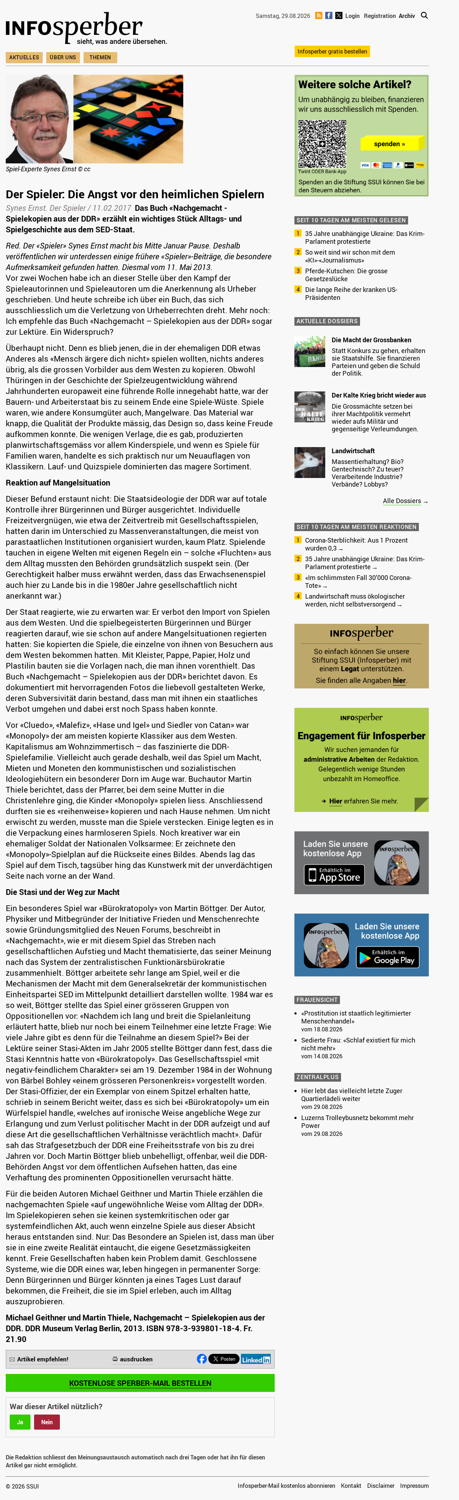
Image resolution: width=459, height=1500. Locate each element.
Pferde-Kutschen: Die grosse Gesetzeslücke (346, 274)
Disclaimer (380, 1486)
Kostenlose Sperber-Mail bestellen (140, 1383)
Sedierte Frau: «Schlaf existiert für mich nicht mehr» (358, 1044)
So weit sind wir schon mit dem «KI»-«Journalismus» (350, 256)
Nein (47, 1422)
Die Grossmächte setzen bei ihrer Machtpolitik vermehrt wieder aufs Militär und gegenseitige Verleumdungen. (375, 417)
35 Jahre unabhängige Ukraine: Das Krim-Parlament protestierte (365, 237)
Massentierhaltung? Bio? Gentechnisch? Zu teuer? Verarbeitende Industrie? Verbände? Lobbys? (368, 472)
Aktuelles (24, 57)
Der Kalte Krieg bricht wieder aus (379, 395)
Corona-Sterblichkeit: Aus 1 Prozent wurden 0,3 (356, 544)
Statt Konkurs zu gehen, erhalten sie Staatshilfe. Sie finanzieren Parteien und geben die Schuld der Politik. (378, 361)
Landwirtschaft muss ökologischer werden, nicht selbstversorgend (355, 600)
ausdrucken (136, 1359)
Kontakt (351, 1486)
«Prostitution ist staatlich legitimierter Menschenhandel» (356, 1017)
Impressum (414, 1486)
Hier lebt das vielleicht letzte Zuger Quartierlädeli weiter (351, 1094)
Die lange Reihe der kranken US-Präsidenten (351, 293)
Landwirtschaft (353, 450)
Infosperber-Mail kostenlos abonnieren (286, 1486)
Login (352, 16)
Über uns (63, 57)
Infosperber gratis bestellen (332, 51)
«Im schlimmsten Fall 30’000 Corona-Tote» (358, 581)
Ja (20, 1422)
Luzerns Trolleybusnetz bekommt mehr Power (357, 1121)
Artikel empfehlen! (42, 1359)
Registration (380, 16)
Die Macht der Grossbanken (371, 339)
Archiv (407, 16)
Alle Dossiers (402, 500)
